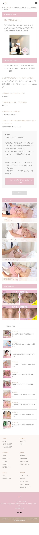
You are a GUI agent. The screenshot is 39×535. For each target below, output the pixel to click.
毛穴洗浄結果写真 (7, 444)
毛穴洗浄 (4, 464)
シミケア (4, 461)
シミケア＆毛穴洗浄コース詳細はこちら (19, 181)
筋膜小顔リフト (6, 467)
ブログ (4, 475)
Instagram (18, 512)
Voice (19, 193)
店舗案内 (22, 455)
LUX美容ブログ (11, 326)
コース (4, 455)
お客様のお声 (23, 458)
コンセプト (23, 441)
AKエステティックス (25, 487)
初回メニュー (6, 458)
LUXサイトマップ (24, 475)
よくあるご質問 (24, 461)
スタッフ (22, 444)
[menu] (36, 3)
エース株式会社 (24, 481)
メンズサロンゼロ (24, 484)
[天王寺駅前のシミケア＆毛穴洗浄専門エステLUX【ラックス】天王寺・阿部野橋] (8, 2)
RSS (21, 512)
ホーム (4, 441)
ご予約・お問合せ (24, 464)
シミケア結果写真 (7, 447)
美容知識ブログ (6, 478)
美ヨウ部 (22, 478)
